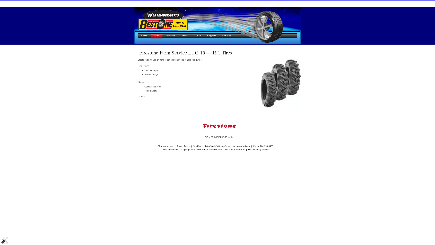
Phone (263, 146)
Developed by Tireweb (258, 150)
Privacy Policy (183, 146)
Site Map (197, 146)
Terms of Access (165, 146)
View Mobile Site (170, 150)
